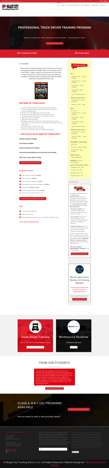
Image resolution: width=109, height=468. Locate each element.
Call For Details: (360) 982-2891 (29, 222)
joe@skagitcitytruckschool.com (14, 1)
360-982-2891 (11, 449)
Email (9, 452)
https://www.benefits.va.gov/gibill (83, 297)
